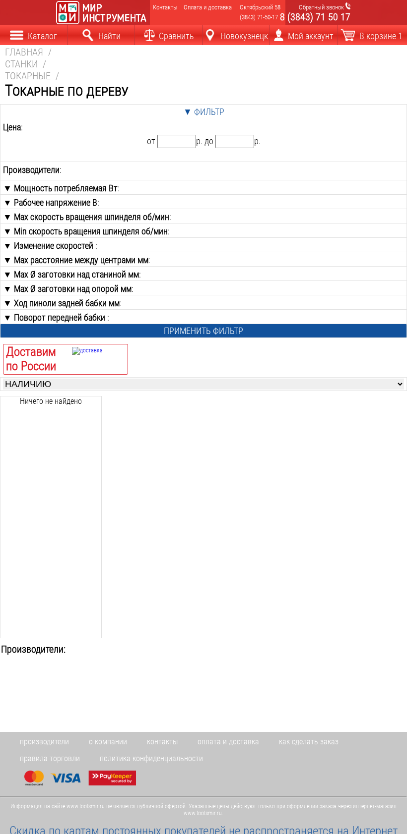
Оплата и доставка (205, 7)
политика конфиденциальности (151, 758)
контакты (162, 741)
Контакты (164, 7)
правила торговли (50, 758)
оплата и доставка (228, 741)
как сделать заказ (309, 741)
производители (44, 741)
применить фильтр (203, 331)
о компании (108, 741)
